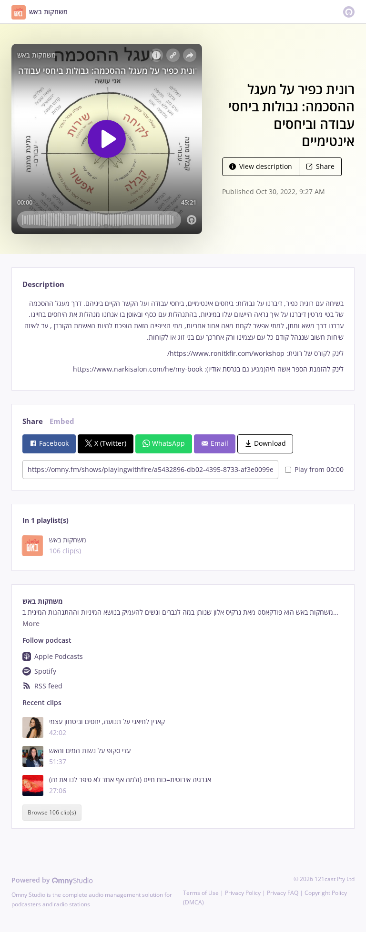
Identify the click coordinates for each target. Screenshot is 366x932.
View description (265, 166)
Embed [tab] (62, 421)
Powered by (31, 879)
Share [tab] (32, 421)
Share (325, 166)
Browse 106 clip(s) (52, 812)
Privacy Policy (243, 893)
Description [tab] (43, 284)
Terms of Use (201, 893)
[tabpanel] (182, 336)
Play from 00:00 (319, 469)
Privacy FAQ (282, 893)
